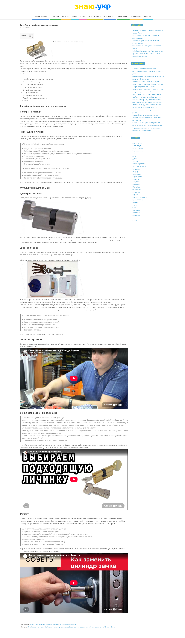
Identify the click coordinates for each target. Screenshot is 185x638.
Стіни (134, 208)
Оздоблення (136, 189)
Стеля (134, 205)
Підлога (135, 195)
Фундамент (136, 218)
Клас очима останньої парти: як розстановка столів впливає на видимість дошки (147, 71)
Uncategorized (137, 143)
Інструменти (136, 169)
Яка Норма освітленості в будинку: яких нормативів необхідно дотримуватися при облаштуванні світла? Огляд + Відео (71, 627)
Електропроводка (138, 164)
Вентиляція (136, 146)
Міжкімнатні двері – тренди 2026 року (146, 82)
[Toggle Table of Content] (29, 36)
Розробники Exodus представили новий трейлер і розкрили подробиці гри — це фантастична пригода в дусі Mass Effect (146, 97)
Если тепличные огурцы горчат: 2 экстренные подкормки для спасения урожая (145, 109)
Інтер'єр (135, 171)
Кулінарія (135, 179)
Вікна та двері (26, 28)
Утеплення (136, 213)
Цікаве (134, 220)
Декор (134, 159)
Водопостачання (138, 151)
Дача (134, 156)
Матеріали (136, 187)
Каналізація (136, 174)
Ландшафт (136, 184)
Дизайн (135, 161)
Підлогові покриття (139, 197)
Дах (133, 153)
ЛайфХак (135, 182)
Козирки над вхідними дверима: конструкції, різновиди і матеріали (53, 624)
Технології (136, 210)
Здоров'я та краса (139, 166)
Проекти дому (137, 200)
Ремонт (135, 202)
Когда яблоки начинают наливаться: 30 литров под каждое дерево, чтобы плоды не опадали (147, 117)
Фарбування (136, 215)
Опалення (136, 192)
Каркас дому (137, 177)
